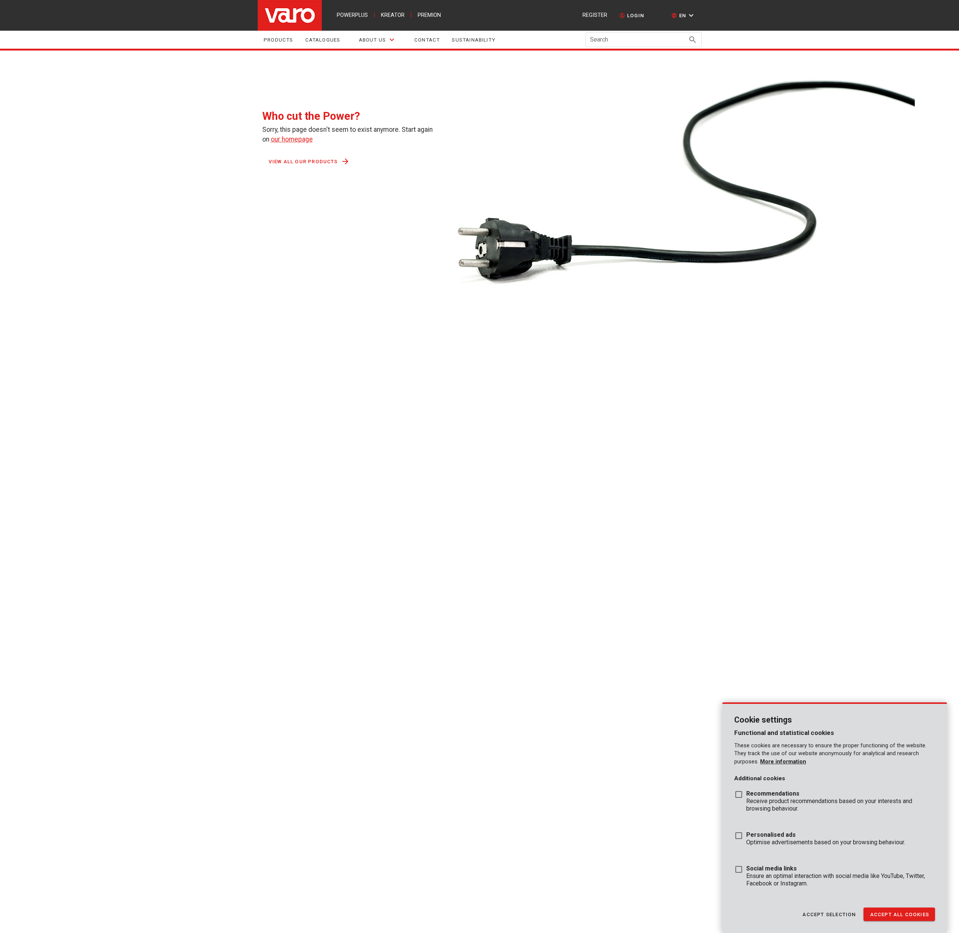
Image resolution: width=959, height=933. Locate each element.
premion (429, 15)
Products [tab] (278, 40)
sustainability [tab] (473, 40)
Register (595, 15)
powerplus (352, 15)
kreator (393, 15)
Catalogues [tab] (322, 40)
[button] (683, 15)
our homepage (292, 139)
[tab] (377, 40)
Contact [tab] (427, 40)
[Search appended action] (692, 39)
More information (783, 762)
